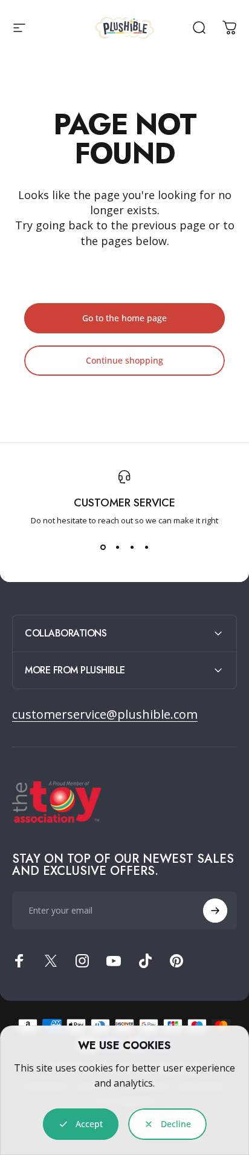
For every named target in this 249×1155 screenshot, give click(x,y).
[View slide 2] (117, 547)
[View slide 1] (102, 547)
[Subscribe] (215, 910)
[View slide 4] (146, 547)
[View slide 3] (131, 547)
